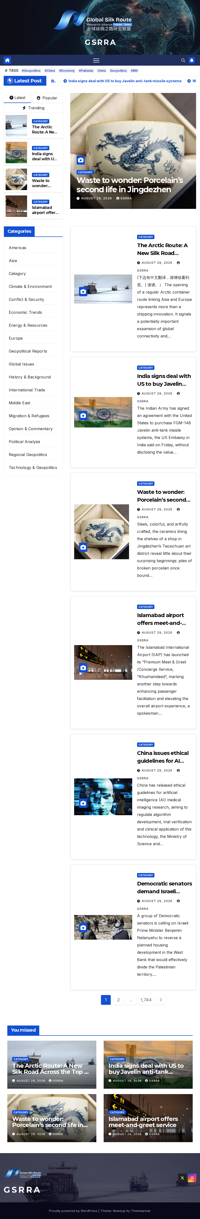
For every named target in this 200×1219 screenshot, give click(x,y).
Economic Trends (25, 312)
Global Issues (21, 364)
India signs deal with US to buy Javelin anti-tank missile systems (146, 1071)
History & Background (30, 377)
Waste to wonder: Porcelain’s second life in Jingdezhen (161, 500)
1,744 (146, 999)
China (102, 70)
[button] (183, 60)
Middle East (19, 402)
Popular (49, 97)
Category (85, 172)
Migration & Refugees (29, 415)
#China (50, 70)
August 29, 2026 (97, 198)
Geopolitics (118, 70)
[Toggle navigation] (96, 60)
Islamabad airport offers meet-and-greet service (133, 184)
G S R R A (100, 42)
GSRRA (126, 198)
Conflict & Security (26, 299)
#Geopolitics (31, 70)
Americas (18, 247)
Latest (19, 97)
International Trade (27, 389)
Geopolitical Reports (28, 351)
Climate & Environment (30, 286)
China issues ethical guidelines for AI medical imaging (163, 761)
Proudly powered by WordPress (73, 1211)
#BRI (134, 70)
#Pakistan (86, 70)
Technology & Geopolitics (33, 467)
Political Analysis (24, 441)
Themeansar (140, 1211)
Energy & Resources (28, 325)
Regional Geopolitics (28, 454)
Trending (35, 107)
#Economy (67, 70)
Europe (16, 338)
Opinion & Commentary (31, 428)
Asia (13, 260)
